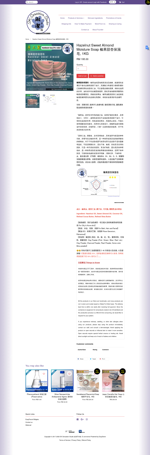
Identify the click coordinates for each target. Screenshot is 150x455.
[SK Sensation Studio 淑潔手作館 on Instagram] (87, 420)
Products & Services (75, 18)
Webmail (28, 425)
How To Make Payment (83, 24)
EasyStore (102, 436)
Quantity (80, 64)
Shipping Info (66, 24)
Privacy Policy (76, 440)
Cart (123, 2)
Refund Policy (86, 440)
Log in (77, 2)
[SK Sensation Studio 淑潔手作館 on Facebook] (78, 420)
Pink (101, 240)
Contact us (85, 29)
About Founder (97, 29)
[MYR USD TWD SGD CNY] (112, 2)
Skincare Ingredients (95, 18)
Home (62, 18)
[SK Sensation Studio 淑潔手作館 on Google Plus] (82, 420)
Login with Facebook (100, 2)
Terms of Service (64, 440)
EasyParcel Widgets (32, 419)
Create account (88, 2)
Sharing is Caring (115, 24)
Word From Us (100, 24)
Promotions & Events (113, 18)
